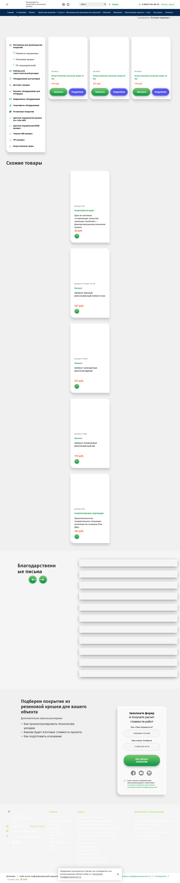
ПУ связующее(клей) (26, 65)
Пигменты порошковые (27, 53)
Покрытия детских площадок (91, 817)
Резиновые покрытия (23, 111)
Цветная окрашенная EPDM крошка (26, 127)
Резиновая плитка (86, 839)
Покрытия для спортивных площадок (95, 821)
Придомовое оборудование (26, 99)
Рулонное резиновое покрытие (92, 858)
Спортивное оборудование (26, 105)
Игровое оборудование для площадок (26, 92)
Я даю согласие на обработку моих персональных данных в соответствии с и (142, 784)
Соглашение (160, 876)
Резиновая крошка (25, 59)
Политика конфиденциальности (134, 876)
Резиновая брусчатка (88, 843)
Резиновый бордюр (87, 847)
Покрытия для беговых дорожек (93, 825)
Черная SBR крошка (22, 133)
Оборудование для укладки (26, 79)
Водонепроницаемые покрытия (93, 861)
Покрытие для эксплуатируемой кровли (97, 836)
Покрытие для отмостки (89, 854)
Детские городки (21, 85)
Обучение (107, 12)
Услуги (61, 12)
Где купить (157, 12)
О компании (21, 12)
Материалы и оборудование (56, 833)
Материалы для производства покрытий (83, 12)
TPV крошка (18, 140)
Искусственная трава (23, 146)
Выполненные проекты (134, 12)
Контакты (169, 12)
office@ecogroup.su (27, 831)
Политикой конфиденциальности (145, 787)
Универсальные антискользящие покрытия (98, 828)
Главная (10, 12)
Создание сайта (13, 879)
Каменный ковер (86, 865)
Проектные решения (46, 12)
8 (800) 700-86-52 (150, 4)
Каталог (32, 12)
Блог (149, 12)
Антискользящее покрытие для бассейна (97, 832)
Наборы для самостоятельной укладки (26, 72)
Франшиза (117, 12)
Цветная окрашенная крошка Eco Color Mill (27, 119)
